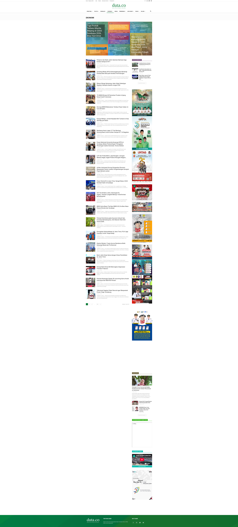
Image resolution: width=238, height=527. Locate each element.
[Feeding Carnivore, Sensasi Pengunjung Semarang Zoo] (135, 65)
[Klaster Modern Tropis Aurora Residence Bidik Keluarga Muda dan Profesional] (90, 247)
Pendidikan (122, 11)
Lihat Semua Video (142, 466)
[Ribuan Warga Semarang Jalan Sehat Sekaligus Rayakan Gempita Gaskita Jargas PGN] (90, 87)
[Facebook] (145, 1)
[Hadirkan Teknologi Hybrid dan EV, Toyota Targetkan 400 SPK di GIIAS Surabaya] (141, 28)
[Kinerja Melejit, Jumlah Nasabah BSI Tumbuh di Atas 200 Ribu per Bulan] (90, 122)
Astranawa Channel (105, 0)
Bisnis (111, 23)
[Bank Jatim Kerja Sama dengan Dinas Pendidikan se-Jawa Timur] (90, 259)
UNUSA (116, 11)
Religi (136, 11)
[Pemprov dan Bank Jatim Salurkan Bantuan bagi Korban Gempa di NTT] (90, 63)
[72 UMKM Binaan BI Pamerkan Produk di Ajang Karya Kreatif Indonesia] (90, 99)
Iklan (96, 0)
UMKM (111, 34)
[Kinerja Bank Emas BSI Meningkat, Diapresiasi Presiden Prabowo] (90, 270)
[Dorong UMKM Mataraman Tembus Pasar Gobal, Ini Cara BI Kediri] (90, 110)
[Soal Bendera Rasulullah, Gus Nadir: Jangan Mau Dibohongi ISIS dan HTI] (135, 70)
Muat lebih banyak (141, 83)
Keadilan (102, 11)
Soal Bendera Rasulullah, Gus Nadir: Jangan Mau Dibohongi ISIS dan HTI (145, 70)
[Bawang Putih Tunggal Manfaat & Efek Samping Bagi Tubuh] (135, 403)
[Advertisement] (142, 362)
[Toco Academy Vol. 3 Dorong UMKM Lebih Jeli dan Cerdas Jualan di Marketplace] (119, 40)
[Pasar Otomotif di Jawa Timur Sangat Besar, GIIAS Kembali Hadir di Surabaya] (90, 184)
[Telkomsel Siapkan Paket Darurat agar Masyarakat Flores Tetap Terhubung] (90, 294)
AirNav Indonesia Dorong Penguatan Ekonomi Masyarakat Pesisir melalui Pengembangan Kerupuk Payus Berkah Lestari (113, 169)
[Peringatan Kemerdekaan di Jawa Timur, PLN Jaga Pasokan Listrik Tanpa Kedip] (90, 235)
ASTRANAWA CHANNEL (137, 451)
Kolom (142, 11)
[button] (150, 11)
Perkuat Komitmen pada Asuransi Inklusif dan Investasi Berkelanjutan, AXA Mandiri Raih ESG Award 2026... (111, 219)
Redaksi (99, 0)
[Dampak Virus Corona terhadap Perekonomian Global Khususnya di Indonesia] (142, 381)
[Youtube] (151, 1)
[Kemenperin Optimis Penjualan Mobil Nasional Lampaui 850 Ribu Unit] (119, 51)
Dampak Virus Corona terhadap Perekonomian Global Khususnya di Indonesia (141, 388)
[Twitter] (149, 1)
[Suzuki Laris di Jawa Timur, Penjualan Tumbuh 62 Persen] (97, 51)
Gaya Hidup (130, 11)
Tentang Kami (112, 0)
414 (97, 304)
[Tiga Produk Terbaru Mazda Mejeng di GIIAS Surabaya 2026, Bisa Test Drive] (97, 33)
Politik (96, 11)
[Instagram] (147, 1)
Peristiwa (89, 11)
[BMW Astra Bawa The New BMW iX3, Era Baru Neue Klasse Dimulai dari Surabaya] (90, 210)
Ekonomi (110, 11)
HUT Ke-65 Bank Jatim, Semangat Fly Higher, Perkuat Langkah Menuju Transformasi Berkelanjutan (111, 194)
